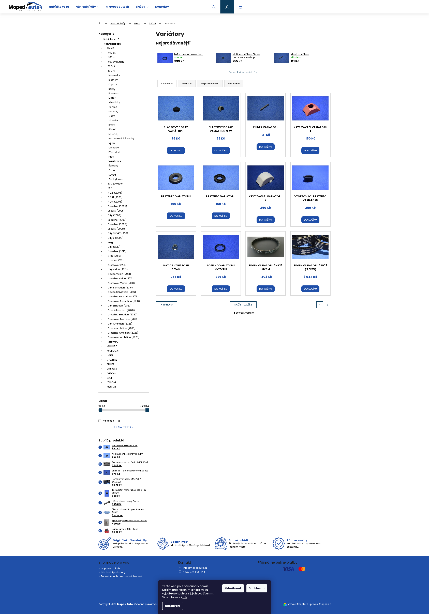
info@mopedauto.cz (195, 568)
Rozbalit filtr (122, 427)
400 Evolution (116, 62)
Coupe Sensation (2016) (122, 292)
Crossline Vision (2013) (121, 278)
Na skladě (111, 420)
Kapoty (113, 84)
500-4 (111, 66)
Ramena (114, 93)
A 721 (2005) (115, 192)
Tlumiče (113, 120)
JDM (109, 378)
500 (110, 188)
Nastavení (172, 606)
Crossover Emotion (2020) (123, 319)
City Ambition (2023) (120, 323)
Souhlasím (256, 588)
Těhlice (113, 107)
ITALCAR (111, 382)
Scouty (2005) (116, 210)
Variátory (115, 161)
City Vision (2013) (118, 269)
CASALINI (112, 369)
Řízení (112, 129)
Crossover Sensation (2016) (124, 301)
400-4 (111, 57)
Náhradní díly (112, 43)
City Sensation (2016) (120, 287)
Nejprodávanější (210, 83)
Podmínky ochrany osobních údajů (121, 576)
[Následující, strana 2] (319, 304)
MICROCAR (113, 350)
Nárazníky (114, 75)
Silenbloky (114, 102)
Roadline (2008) (117, 220)
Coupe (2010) (116, 260)
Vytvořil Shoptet (297, 604)
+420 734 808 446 (194, 571)
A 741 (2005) (115, 197)
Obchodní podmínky (113, 572)
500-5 (111, 70)
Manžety (114, 134)
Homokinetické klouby (121, 138)
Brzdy (112, 125)
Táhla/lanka (116, 179)
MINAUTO (113, 341)
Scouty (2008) (116, 229)
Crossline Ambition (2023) (123, 332)
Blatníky (113, 80)
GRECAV (111, 373)
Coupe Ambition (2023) (122, 328)
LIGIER (110, 355)
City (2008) (114, 215)
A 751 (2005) (115, 201)
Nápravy (113, 111)
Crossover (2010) (118, 265)
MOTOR (111, 387)
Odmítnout (233, 588)
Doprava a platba (111, 568)
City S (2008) (115, 238)
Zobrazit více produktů (242, 72)
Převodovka (115, 152)
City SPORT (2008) (119, 233)
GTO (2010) (114, 256)
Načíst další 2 (243, 304)
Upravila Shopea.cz (320, 604)
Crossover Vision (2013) (121, 283)
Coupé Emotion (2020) (121, 310)
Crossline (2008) (117, 224)
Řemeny (113, 165)
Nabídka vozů (111, 39)
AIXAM (110, 48)
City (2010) (114, 247)
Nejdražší (187, 83)
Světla (112, 174)
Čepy (112, 116)
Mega (111, 242)
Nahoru (168, 304)
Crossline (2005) (117, 206)
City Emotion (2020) (120, 305)
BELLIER (110, 364)
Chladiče (114, 147)
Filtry (111, 156)
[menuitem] (59, 6)
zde (185, 597)
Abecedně (234, 83)
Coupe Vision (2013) (119, 274)
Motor (112, 98)
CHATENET (113, 359)
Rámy (112, 89)
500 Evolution (115, 183)
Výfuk (112, 143)
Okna (112, 170)
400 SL (111, 52)
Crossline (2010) (117, 251)
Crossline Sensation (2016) (123, 296)
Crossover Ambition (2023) (123, 337)
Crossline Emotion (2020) (123, 314)
